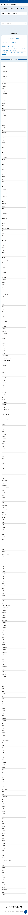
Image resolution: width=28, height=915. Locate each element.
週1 (3, 865)
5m (3, 169)
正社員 (3, 732)
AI (2, 211)
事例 (3, 443)
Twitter (3, 250)
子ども (3, 571)
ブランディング (5, 402)
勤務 (3, 495)
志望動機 (4, 649)
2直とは (4, 105)
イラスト (4, 326)
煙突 (3, 786)
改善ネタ (4, 674)
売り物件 (4, 536)
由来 (3, 799)
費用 (3, 855)
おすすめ (4, 269)
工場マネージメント (6, 605)
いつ (3, 262)
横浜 (3, 730)
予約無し (4, 441)
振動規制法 (4, 666)
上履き (3, 424)
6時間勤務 (4, 189)
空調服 (3, 826)
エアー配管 (4, 333)
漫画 (3, 769)
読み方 (3, 853)
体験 (3, 468)
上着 (3, 426)
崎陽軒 (3, 595)
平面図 (3, 630)
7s (2, 191)
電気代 (3, 877)
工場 (3, 603)
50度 (3, 167)
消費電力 (4, 762)
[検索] (25, 23)
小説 (3, 588)
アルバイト (4, 318)
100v (3, 64)
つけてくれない (5, 294)
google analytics (5, 228)
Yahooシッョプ (5, 260)
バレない (4, 394)
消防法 (3, 764)
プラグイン (4, 407)
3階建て (4, 132)
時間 (3, 688)
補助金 (3, 840)
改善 (3, 671)
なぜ (3, 306)
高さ (3, 892)
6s (2, 186)
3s (2, 122)
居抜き (3, 590)
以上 (3, 456)
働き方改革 (4, 480)
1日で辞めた (4, 83)
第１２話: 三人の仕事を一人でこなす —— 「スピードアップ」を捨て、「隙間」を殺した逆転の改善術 (13, 42)
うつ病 (3, 265)
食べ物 (3, 884)
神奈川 (3, 811)
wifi (3, 255)
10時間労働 (4, 71)
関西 (3, 875)
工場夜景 (4, 612)
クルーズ (4, 338)
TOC (3, 247)
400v (3, 135)
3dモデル (4, 115)
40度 (3, 140)
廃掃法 (3, 634)
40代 (3, 137)
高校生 (3, 894)
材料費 (3, 710)
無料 (3, 777)
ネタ (3, 385)
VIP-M (3, 252)
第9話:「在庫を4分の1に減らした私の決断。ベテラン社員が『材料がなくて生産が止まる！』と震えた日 (13, 49)
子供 (3, 576)
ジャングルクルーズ (6, 358)
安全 (3, 583)
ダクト (3, 370)
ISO (3, 235)
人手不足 (4, 448)
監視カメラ (4, 803)
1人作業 (4, 78)
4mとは (4, 149)
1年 (3, 81)
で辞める (4, 296)
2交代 (3, 100)
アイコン (4, 316)
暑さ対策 (4, 693)
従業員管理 (4, 647)
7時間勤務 (4, 196)
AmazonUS (4, 213)
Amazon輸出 (5, 216)
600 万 (3, 181)
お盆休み (4, 279)
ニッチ (3, 380)
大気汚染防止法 (5, 554)
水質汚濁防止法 (5, 740)
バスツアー (4, 389)
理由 (3, 794)
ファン (3, 399)
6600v (3, 184)
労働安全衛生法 (5, 487)
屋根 (3, 593)
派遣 (3, 757)
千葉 (3, 500)
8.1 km (3, 198)
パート (3, 397)
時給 (3, 686)
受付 (3, 512)
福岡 (3, 816)
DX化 (3, 220)
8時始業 (4, 203)
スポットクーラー (6, 360)
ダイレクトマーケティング (7, 367)
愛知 (3, 659)
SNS (3, 245)
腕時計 (3, 833)
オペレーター (5, 336)
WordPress (4, 257)
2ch (3, 95)
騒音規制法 (4, 889)
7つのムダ (4, 193)
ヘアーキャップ (5, 409)
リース (3, 421)
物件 (3, 791)
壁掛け (3, 534)
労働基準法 (4, 485)
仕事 (3, 451)
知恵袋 (3, 806)
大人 (3, 541)
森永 (3, 725)
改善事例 (4, 676)
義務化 (3, 830)
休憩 (3, 463)
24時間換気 (4, 91)
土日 (3, 519)
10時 (3, 69)
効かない (4, 490)
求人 (3, 742)
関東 (3, 870)
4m (3, 147)
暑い (3, 691)
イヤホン (4, 323)
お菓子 (3, 282)
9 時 (3, 208)
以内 (3, 458)
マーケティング (5, 414)
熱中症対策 (4, 789)
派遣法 (3, 759)
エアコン (4, 328)
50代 (3, 162)
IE (2, 230)
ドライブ (4, 377)
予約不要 (4, 438)
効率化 (3, 492)
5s (2, 171)
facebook (4, 223)
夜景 (3, 539)
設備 (3, 850)
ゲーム (3, 353)
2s (2, 98)
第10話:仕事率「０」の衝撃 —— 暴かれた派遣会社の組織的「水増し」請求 (13, 53)
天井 (3, 563)
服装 (3, 698)
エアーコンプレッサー (7, 331)
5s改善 (3, 176)
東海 (3, 723)
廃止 (3, 637)
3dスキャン (4, 113)
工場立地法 (4, 620)
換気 (3, 669)
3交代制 (4, 127)
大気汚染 (4, 551)
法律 (3, 752)
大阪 (3, 556)
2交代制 (4, 103)
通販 (3, 862)
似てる (3, 465)
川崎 (3, 598)
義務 (3, 828)
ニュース (4, 382)
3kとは (3, 120)
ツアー (3, 372)
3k (2, 118)
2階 (3, 108)
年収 (3, 632)
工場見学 (4, 622)
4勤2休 (3, 154)
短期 (3, 808)
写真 (3, 483)
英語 (3, 838)
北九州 (3, 497)
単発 (3, 507)
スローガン (4, 365)
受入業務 (4, 514)
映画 (3, 683)
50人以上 (4, 159)
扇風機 (3, 664)
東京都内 (4, 720)
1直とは (4, 86)
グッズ (3, 348)
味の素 (3, 517)
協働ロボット (5, 505)
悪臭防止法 (4, 652)
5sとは (3, 174)
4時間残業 (4, 157)
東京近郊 (4, 718)
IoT (3, 233)
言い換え (4, 848)
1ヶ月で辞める (5, 76)
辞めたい (4, 857)
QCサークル (4, 238)
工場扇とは (4, 617)
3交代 (3, 125)
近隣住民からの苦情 (6, 860)
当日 (3, 639)
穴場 (3, 821)
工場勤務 (4, 610)
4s (2, 152)
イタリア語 (4, 321)
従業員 (3, 644)
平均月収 (4, 627)
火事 (3, 772)
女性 (3, 566)
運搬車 (3, 867)
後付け (3, 642)
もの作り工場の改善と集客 (9, 4)
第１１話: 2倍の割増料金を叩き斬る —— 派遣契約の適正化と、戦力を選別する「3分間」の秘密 (14, 46)
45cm (3, 142)
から (3, 287)
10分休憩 (4, 66)
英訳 (3, 835)
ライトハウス (5, 419)
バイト (3, 387)
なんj (3, 309)
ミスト (3, 416)
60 (2, 179)
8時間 (3, 206)
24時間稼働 (4, 93)
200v (3, 88)
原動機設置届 (5, 509)
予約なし (4, 434)
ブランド (4, 404)
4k (2, 144)
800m (3, 201)
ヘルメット (4, 412)
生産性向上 (4, 796)
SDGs (3, 242)
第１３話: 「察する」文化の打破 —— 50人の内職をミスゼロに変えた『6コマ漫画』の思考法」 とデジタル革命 (13, 38)
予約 (3, 429)
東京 (3, 713)
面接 (3, 879)
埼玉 (3, 529)
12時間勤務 (4, 73)
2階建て (4, 110)
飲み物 (3, 887)
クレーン (4, 345)
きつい (3, 289)
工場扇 (3, 615)
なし (3, 304)
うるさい (4, 267)
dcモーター (4, 218)
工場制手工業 (5, 607)
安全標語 (4, 585)
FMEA (3, 225)
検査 (3, 728)
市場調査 (4, 625)
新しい (3, 679)
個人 (3, 475)
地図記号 (4, 527)
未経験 (3, 705)
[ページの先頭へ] (25, 912)
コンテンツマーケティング (7, 355)
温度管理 (4, 767)
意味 (3, 654)
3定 (3, 130)
